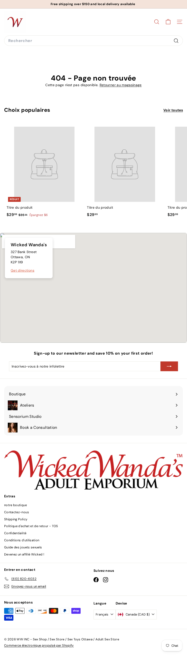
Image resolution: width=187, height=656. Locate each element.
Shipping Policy (15, 519)
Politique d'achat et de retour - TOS (31, 526)
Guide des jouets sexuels (23, 547)
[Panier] (168, 22)
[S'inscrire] (169, 366)
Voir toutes (173, 110)
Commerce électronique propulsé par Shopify (39, 645)
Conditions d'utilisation (21, 540)
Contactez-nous (16, 512)
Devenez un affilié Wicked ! (24, 554)
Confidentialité (15, 533)
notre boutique (15, 505)
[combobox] (93, 40)
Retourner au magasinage (121, 85)
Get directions (22, 270)
